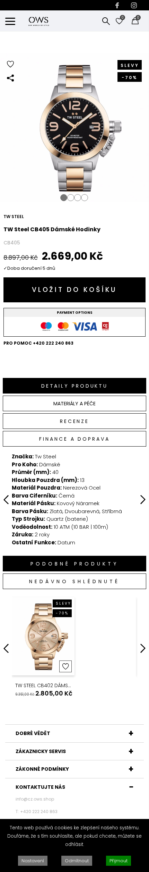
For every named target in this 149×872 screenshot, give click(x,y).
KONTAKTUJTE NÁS (40, 787)
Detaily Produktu (74, 385)
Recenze (74, 421)
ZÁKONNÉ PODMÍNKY (42, 769)
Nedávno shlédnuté (74, 581)
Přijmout (118, 860)
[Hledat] (106, 21)
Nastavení (32, 860)
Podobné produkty (74, 563)
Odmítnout (77, 860)
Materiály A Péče (74, 403)
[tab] (74, 386)
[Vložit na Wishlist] (65, 666)
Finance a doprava (74, 438)
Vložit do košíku (74, 289)
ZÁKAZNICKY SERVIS (41, 751)
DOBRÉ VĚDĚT (33, 733)
